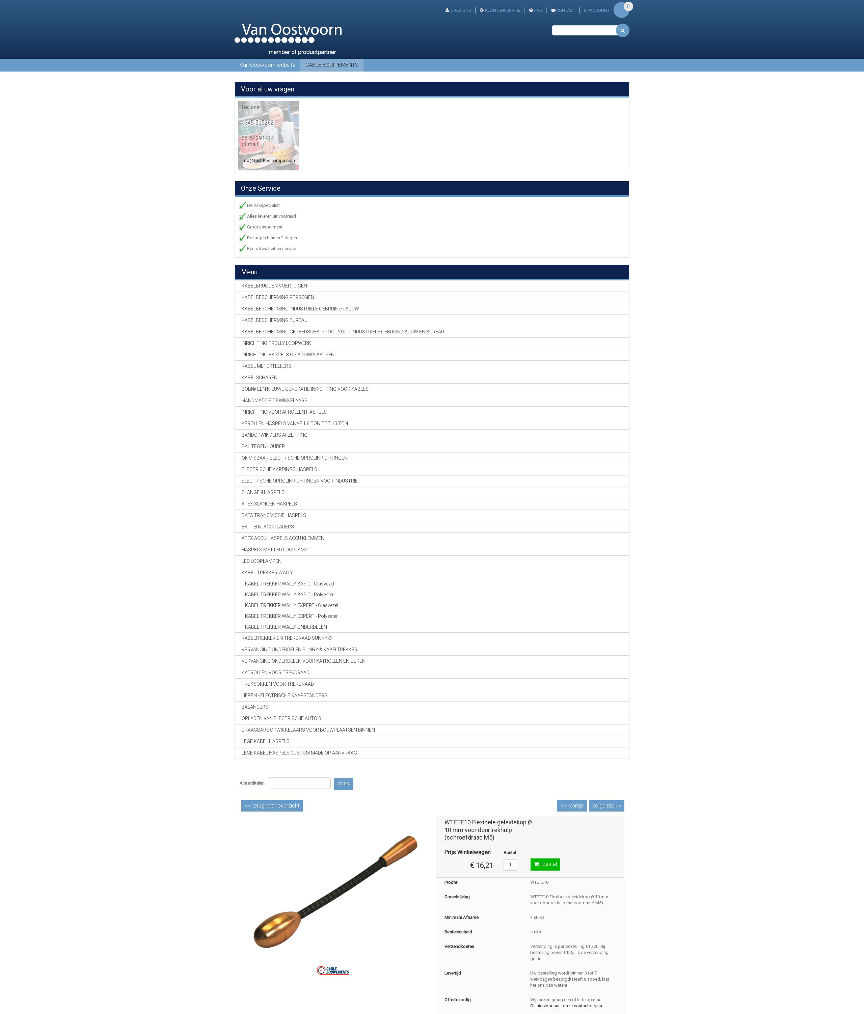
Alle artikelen (252, 783)
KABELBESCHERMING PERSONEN (278, 297)
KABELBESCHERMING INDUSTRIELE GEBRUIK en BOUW (300, 308)
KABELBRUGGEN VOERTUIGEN (274, 286)
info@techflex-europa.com (268, 160)
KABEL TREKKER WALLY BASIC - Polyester (289, 594)
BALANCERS (255, 707)
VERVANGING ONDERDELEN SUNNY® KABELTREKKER (299, 649)
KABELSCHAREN (259, 377)
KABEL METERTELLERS (266, 366)
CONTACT (565, 10)
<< (272, 805)
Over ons (461, 10)
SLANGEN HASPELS (263, 492)
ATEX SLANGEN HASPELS (269, 503)
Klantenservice (502, 10)
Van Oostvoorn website (267, 65)
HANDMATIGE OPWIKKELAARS (274, 400)
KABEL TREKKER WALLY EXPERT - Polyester (291, 616)
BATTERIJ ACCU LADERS (268, 526)
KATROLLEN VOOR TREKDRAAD (275, 672)
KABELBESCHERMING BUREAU (274, 320)
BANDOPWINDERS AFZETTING (274, 435)
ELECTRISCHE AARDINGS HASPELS (279, 469)
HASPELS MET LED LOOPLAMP (275, 549)
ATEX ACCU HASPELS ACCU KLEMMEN (283, 538)
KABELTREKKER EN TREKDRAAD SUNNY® (287, 638)
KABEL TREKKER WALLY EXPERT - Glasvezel (291, 605)
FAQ (538, 10)
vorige (576, 805)
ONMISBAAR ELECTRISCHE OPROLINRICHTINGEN (295, 458)
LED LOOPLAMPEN (261, 561)
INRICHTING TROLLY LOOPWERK (276, 343)
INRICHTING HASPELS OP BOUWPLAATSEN (288, 354)
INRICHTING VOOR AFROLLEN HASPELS (284, 412)
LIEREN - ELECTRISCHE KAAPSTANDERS (284, 695)
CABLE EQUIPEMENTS (331, 65)
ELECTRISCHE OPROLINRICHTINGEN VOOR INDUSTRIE (300, 481)
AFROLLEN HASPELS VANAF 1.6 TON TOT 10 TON (295, 423)
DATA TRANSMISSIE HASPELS (274, 515)
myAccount (597, 10)
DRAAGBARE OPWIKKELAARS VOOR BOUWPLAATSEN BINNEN (308, 730)
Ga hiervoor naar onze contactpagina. (566, 1005)
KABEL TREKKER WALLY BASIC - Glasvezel (289, 583)
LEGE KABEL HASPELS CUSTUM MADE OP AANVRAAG (299, 753)
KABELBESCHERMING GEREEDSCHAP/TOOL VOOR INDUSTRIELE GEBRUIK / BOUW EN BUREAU (343, 331)
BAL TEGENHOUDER (263, 446)
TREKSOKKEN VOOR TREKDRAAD (278, 684)
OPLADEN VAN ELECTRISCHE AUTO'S (281, 718)
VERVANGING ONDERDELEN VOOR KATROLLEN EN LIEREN (304, 661)
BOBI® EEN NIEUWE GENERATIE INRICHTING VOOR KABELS (305, 389)
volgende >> (606, 805)
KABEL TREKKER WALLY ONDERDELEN (286, 627)
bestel (549, 864)
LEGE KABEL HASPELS (266, 741)
